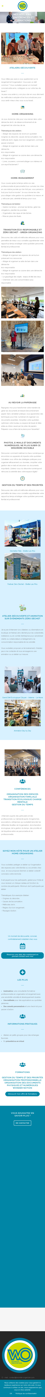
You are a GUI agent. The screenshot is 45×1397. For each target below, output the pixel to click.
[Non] (42, 1388)
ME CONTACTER (22, 1123)
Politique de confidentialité (26, 1393)
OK (11, 1393)
